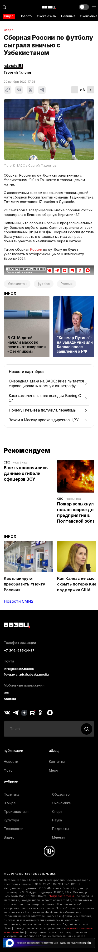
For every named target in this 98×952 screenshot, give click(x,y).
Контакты (57, 761)
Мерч (53, 770)
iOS (6, 693)
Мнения (58, 837)
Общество (61, 794)
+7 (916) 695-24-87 (19, 650)
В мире (10, 803)
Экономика (88, 16)
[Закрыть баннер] (90, 943)
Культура (11, 820)
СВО (7, 462)
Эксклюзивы (46, 16)
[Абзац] (49, 7)
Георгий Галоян (17, 72)
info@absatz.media (19, 669)
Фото (8, 770)
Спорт (8, 30)
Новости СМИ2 (18, 601)
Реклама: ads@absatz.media (26, 674)
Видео (9, 16)
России (36, 249)
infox (10, 293)
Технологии (13, 829)
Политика (68, 16)
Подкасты (60, 829)
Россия (67, 284)
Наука (57, 820)
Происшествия (16, 811)
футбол (44, 284)
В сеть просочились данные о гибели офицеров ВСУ (26, 473)
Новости (26, 16)
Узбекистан (17, 284)
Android (10, 699)
